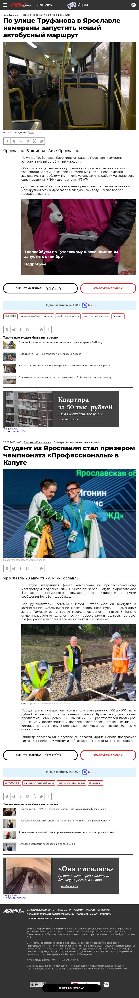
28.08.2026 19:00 (12, 442)
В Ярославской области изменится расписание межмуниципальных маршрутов (64, 365)
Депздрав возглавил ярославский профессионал (47, 844)
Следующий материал (71, 988)
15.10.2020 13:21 (11, 14)
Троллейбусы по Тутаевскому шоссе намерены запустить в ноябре (71, 254)
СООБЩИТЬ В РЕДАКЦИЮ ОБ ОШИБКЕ (46, 918)
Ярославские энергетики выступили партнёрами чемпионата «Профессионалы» (64, 820)
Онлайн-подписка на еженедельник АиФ (50, 914)
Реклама (78, 910)
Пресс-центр (64, 910)
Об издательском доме (40, 910)
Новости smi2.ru (15, 431)
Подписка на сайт (87, 914)
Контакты (105, 914)
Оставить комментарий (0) (108, 288)
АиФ (31, 132)
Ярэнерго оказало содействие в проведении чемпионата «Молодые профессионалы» (67, 832)
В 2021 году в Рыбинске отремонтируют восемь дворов (50, 354)
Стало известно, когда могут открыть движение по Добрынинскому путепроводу (65, 377)
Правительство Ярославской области (24, 560)
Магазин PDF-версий (97, 910)
